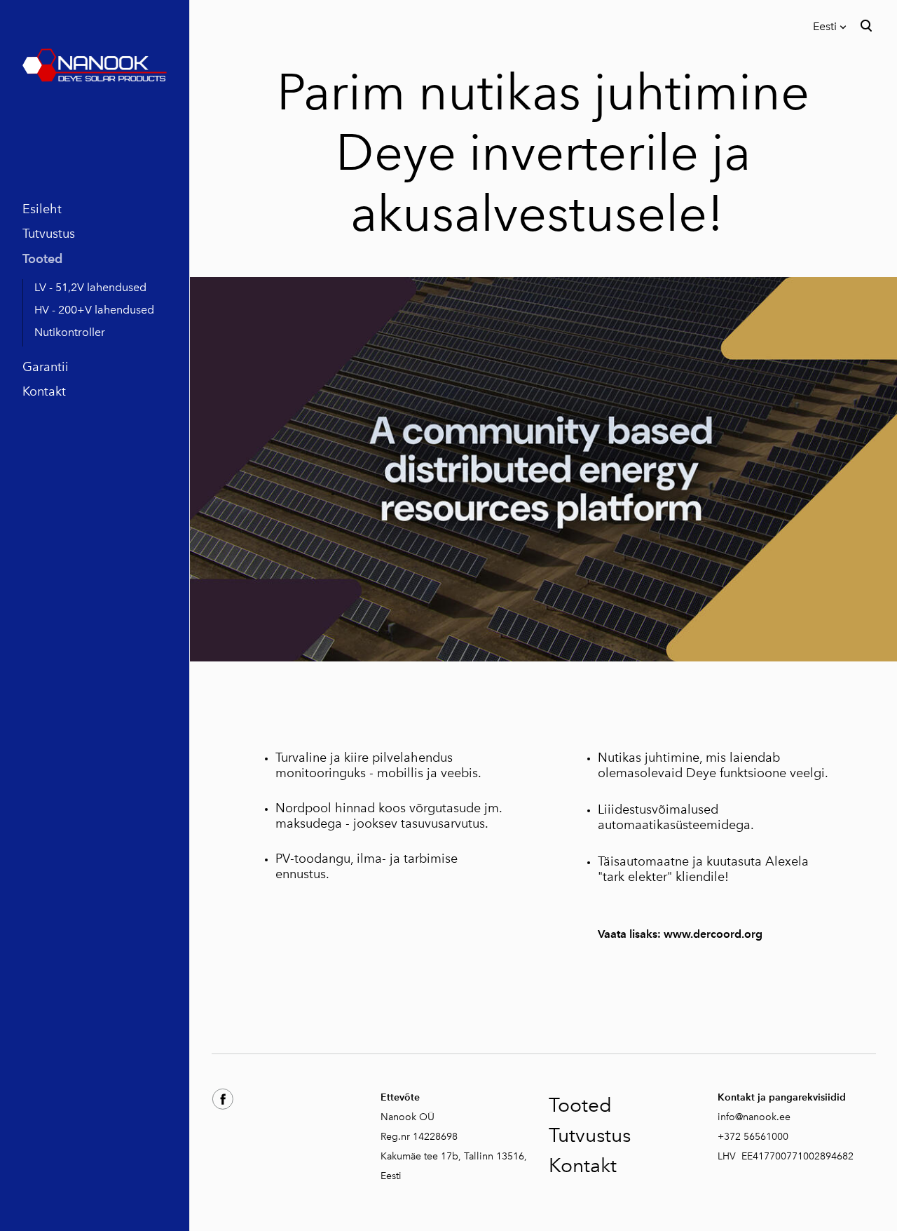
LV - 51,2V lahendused (90, 287)
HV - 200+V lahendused (94, 309)
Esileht (42, 209)
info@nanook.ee (754, 1117)
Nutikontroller (69, 332)
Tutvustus (48, 233)
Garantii (45, 367)
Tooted (42, 258)
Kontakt (44, 391)
